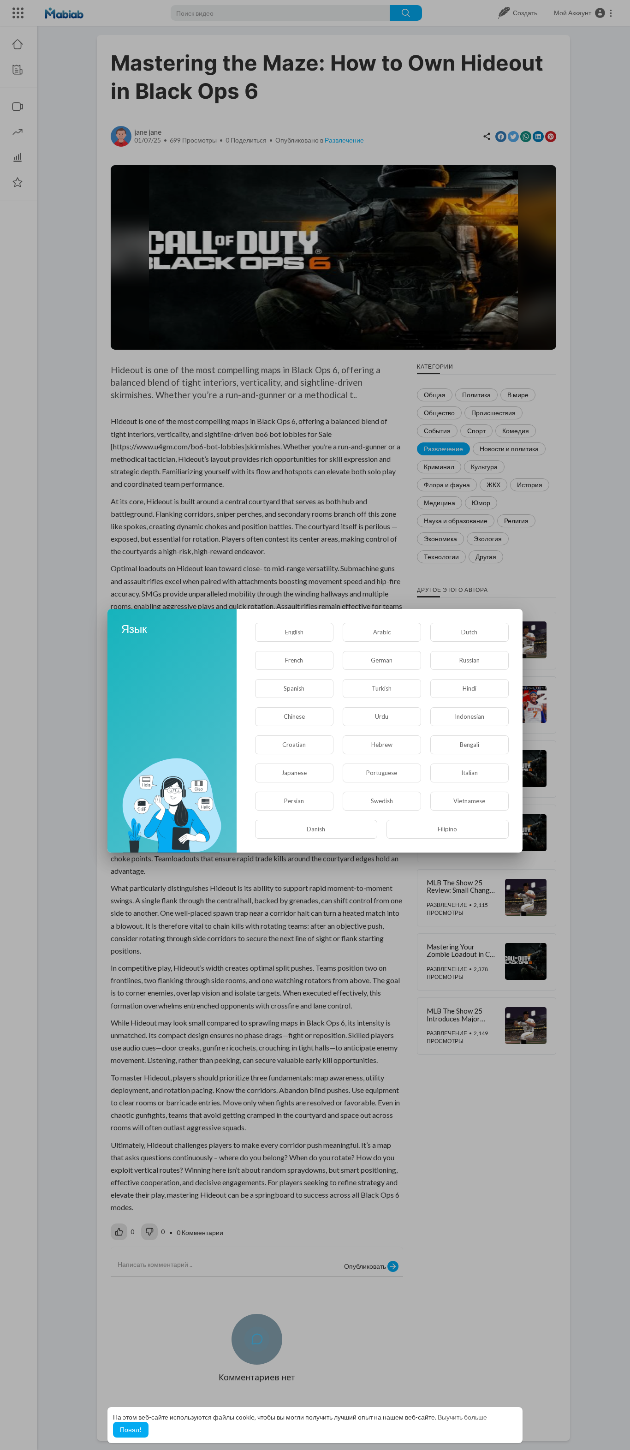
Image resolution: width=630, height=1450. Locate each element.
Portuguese (381, 772)
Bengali (469, 744)
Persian (294, 801)
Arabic (382, 632)
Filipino (447, 829)
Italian (469, 772)
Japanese (294, 772)
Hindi (469, 688)
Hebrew (381, 744)
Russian (469, 660)
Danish (316, 829)
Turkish (382, 688)
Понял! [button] (131, 1429)
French (294, 660)
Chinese (294, 716)
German (381, 660)
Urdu (381, 716)
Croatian (294, 744)
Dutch (469, 632)
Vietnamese (469, 801)
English (294, 632)
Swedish (382, 801)
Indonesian (469, 716)
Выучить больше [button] (462, 1417)
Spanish (294, 688)
